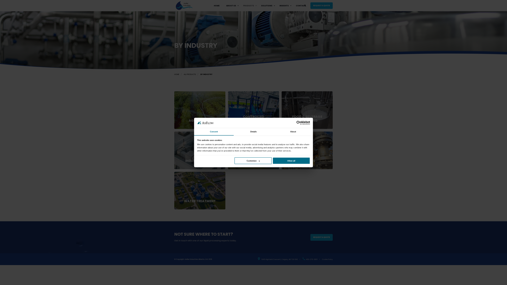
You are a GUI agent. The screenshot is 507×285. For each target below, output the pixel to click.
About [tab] (293, 131)
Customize (252, 161)
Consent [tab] (214, 131)
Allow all (291, 161)
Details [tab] (253, 131)
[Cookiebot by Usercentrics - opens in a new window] (298, 123)
